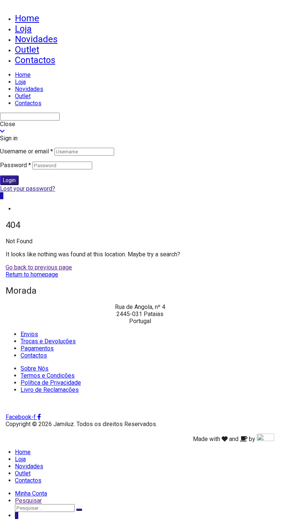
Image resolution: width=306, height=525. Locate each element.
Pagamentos (37, 348)
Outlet (27, 49)
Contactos (35, 60)
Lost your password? (27, 188)
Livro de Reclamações (50, 389)
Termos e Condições (48, 375)
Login (9, 180)
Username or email (26, 151)
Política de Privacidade (51, 382)
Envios (29, 334)
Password (15, 165)
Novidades (36, 39)
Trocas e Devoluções (48, 341)
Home (27, 18)
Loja (23, 29)
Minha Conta (31, 493)
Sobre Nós (35, 368)
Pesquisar (28, 500)
